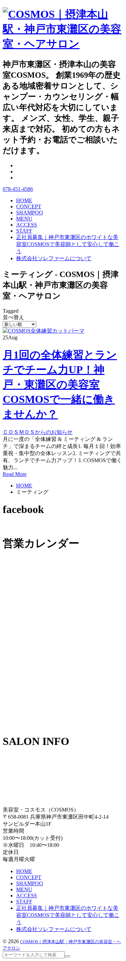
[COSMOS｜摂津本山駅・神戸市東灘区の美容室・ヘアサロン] (63, 44)
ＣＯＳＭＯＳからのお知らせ (38, 432)
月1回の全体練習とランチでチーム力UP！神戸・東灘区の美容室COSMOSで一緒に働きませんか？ (60, 384)
